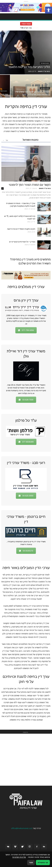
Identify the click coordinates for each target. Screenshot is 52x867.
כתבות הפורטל (45, 63)
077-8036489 (28, 442)
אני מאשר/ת (43, 862)
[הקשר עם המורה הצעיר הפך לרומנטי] (26, 163)
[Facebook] (36, 846)
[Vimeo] (15, 846)
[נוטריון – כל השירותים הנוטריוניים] (44, 245)
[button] (48, 10)
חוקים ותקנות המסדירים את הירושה (21, 229)
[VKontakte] (8, 846)
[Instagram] (29, 846)
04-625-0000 (27, 496)
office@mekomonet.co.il (21, 828)
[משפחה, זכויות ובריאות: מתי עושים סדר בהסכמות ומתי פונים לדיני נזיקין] (31, 90)
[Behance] (44, 846)
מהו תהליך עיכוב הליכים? (26, 28)
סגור (31, 862)
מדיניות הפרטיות (19, 857)
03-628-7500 (27, 400)
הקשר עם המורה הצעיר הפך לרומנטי (30, 184)
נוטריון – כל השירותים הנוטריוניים (22, 242)
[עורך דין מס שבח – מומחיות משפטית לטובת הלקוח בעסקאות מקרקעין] (44, 206)
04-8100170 (28, 551)
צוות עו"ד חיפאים (44, 71)
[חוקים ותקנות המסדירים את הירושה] (44, 232)
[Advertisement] (26, 760)
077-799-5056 (28, 330)
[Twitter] (22, 846)
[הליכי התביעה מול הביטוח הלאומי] (26, 52)
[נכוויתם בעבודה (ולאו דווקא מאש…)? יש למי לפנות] (44, 219)
